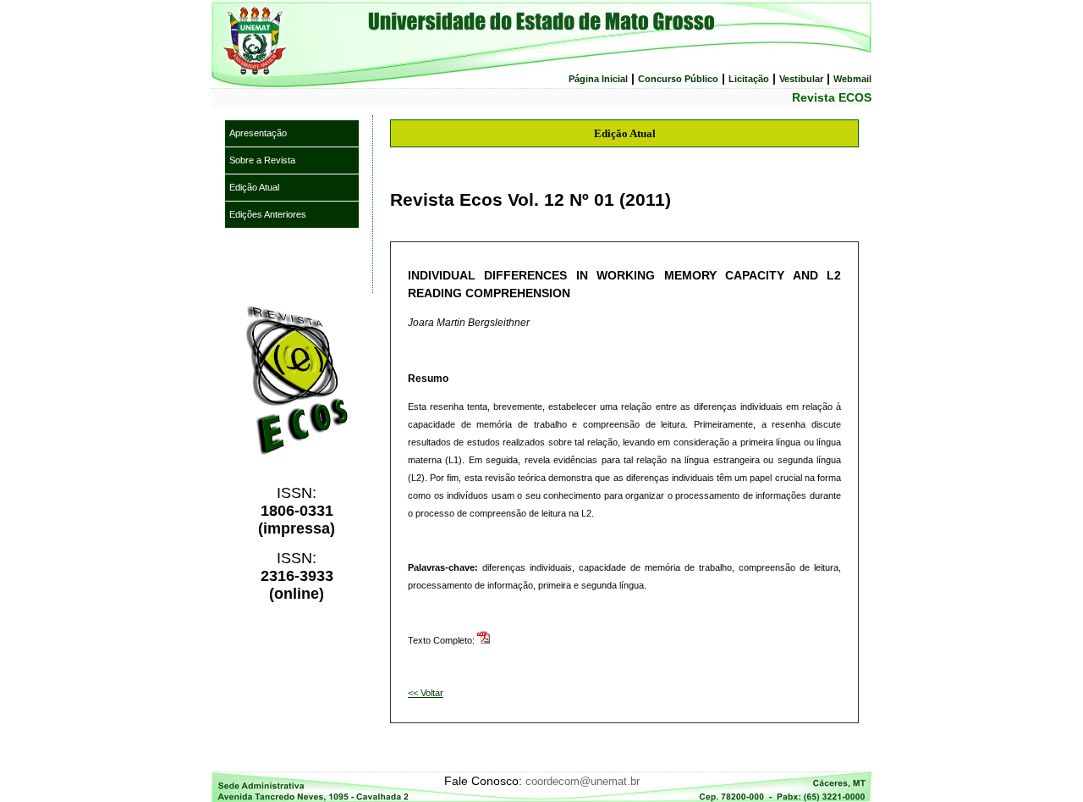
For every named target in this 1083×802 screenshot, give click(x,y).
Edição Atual (254, 187)
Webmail (852, 79)
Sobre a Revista (262, 160)
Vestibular (801, 79)
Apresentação (258, 133)
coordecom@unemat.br (582, 781)
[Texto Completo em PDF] (483, 640)
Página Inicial (598, 79)
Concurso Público (678, 79)
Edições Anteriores (267, 214)
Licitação (748, 79)
